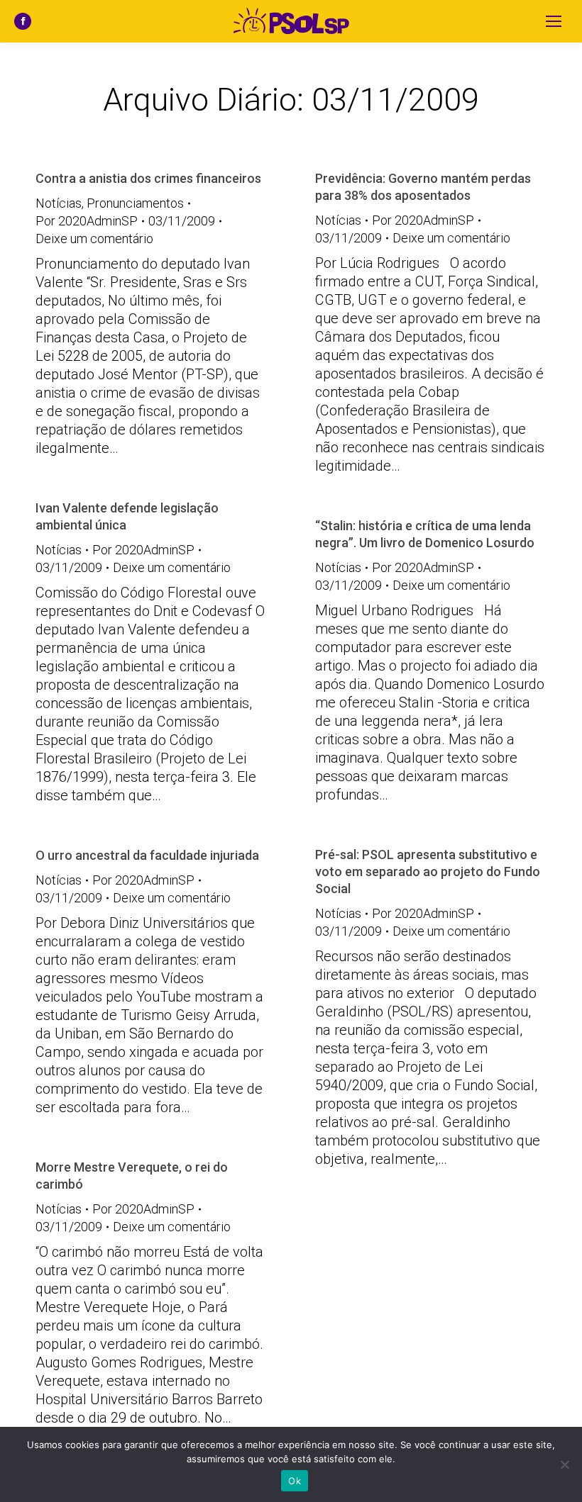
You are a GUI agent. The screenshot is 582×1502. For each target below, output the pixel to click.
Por (86, 220)
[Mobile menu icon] (553, 21)
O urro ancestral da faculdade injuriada (147, 855)
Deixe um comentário (94, 238)
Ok (294, 1480)
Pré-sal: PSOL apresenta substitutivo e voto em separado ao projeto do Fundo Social (427, 871)
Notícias (58, 203)
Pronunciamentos (135, 203)
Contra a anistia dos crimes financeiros (148, 178)
